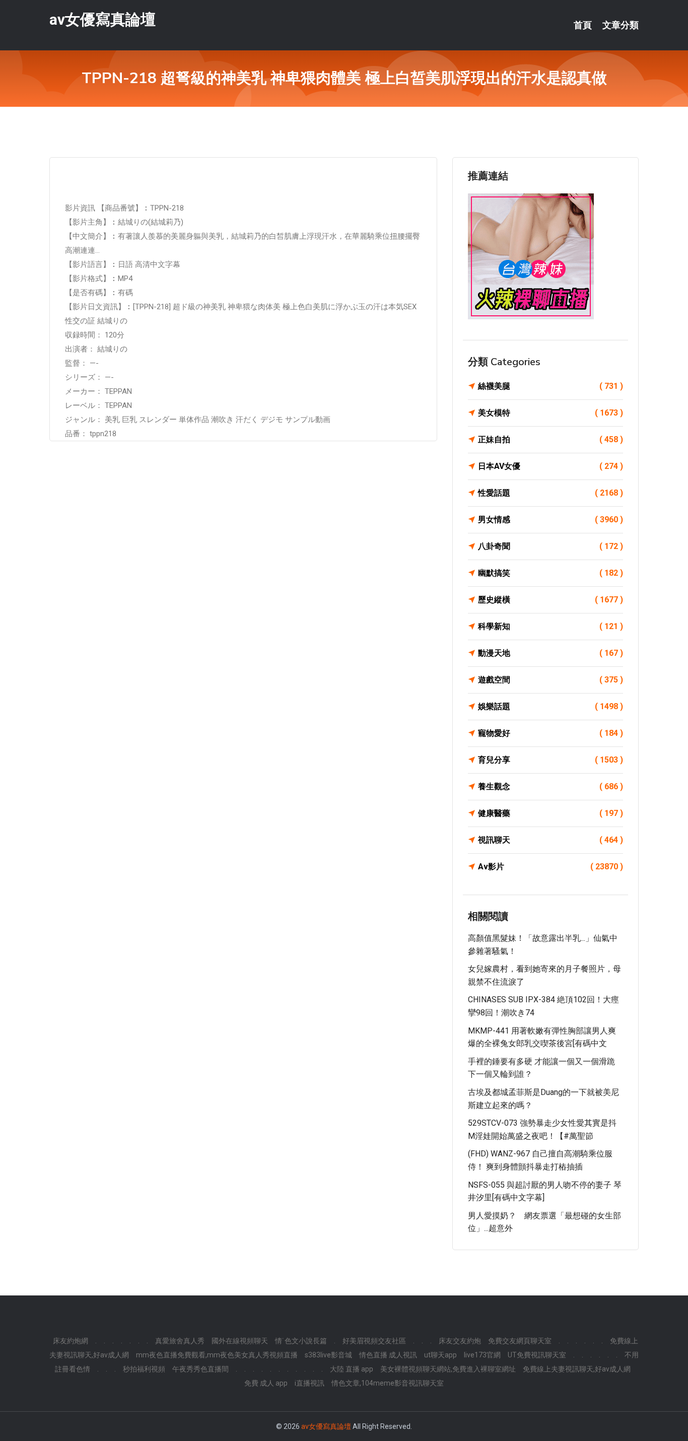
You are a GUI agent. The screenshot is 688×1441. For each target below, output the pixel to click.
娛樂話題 (550, 706)
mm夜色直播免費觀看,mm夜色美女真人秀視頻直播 (217, 1355)
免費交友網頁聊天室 (520, 1341)
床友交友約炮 (460, 1341)
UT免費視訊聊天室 (537, 1355)
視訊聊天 (550, 840)
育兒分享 (550, 760)
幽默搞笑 (550, 573)
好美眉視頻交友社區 (374, 1341)
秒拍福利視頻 (144, 1369)
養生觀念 (550, 786)
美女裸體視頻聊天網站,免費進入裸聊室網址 (448, 1369)
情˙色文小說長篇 (301, 1341)
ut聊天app (440, 1355)
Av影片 (550, 866)
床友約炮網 (70, 1341)
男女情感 (550, 519)
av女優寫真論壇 (102, 19)
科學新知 (550, 626)
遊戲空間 (550, 679)
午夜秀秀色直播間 (200, 1369)
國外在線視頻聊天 (240, 1341)
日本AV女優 (550, 466)
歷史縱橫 (550, 599)
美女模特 (550, 413)
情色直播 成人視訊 (388, 1355)
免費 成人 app (266, 1383)
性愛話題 (550, 493)
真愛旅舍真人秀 (179, 1341)
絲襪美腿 (550, 386)
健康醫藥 (550, 813)
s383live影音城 (328, 1355)
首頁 (583, 25)
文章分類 (620, 25)
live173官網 (482, 1355)
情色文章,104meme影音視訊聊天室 (387, 1383)
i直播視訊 (309, 1383)
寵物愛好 (550, 733)
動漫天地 (550, 653)
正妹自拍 (550, 439)
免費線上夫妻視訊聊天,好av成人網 (577, 1369)
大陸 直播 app (351, 1369)
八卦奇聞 (550, 546)
